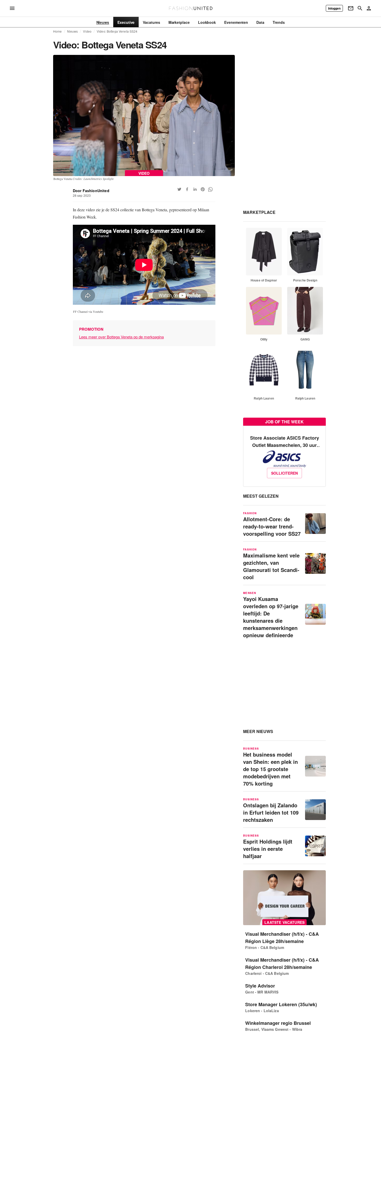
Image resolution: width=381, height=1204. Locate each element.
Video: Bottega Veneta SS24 (117, 31)
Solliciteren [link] (284, 473)
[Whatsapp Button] (210, 189)
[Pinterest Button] (203, 189)
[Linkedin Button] (195, 189)
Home (57, 31)
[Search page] (360, 8)
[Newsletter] (350, 8)
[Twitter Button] (179, 189)
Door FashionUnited (91, 190)
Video (87, 31)
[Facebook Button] (187, 189)
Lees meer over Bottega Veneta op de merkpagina (121, 336)
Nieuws (72, 31)
